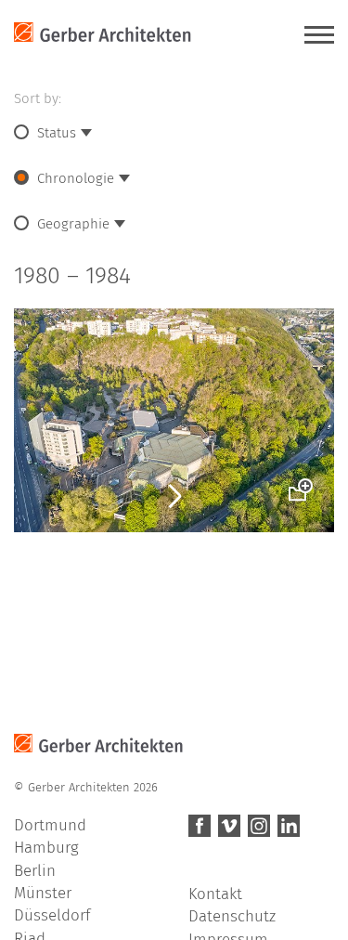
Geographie (73, 223)
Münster (42, 893)
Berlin (35, 871)
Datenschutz (232, 916)
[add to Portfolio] (297, 481)
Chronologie (75, 178)
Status (56, 132)
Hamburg (46, 847)
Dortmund (50, 825)
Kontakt (215, 894)
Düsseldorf (52, 915)
